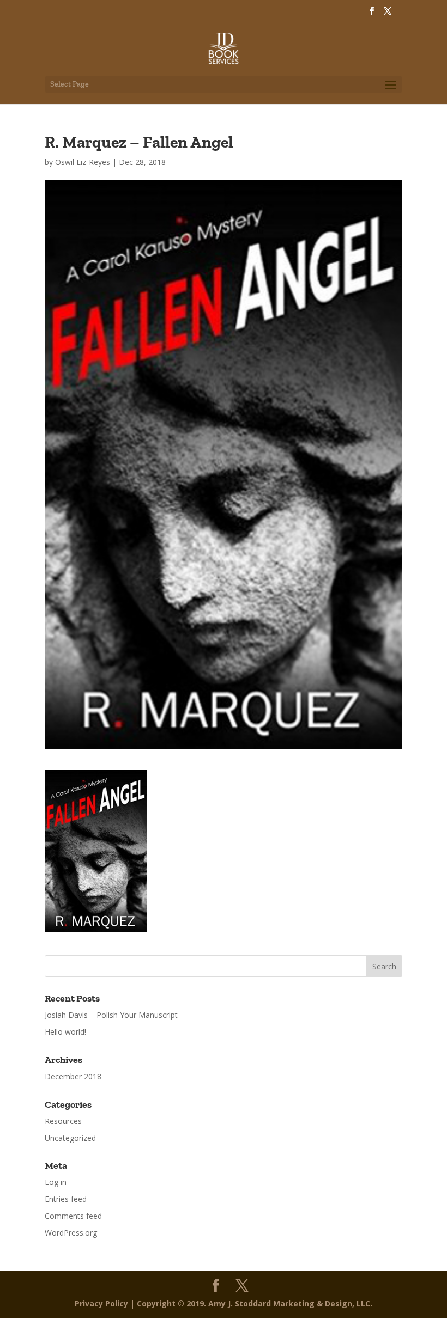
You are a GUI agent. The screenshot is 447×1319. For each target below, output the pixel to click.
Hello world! (65, 1032)
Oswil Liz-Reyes (82, 162)
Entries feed (66, 1199)
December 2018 (73, 1076)
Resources (63, 1121)
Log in (56, 1182)
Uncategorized (70, 1138)
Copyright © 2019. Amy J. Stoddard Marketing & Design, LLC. (254, 1303)
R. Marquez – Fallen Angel (139, 142)
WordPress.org (71, 1233)
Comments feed (73, 1216)
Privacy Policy (101, 1303)
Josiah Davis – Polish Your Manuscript (111, 1015)
